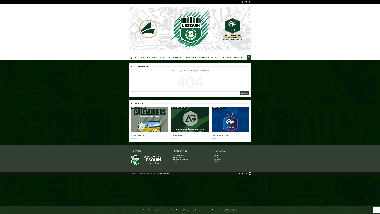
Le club (216, 157)
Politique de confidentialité (180, 159)
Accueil (216, 155)
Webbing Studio (164, 173)
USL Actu (217, 161)
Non (234, 210)
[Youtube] (246, 2)
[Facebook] (238, 2)
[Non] (378, 210)
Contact (174, 161)
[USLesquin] (190, 6)
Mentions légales (177, 157)
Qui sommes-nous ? (178, 155)
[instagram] (249, 2)
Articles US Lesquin (138, 107)
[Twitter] (242, 2)
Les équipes (217, 159)
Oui (227, 210)
